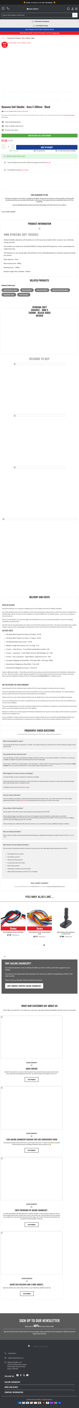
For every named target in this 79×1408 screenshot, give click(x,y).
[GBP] (68, 9)
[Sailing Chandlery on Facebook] (21, 1375)
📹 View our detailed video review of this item (15, 111)
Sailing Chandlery (36, 1399)
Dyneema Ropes (42, 290)
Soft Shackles (23, 295)
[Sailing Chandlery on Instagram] (17, 1375)
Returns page (25, 787)
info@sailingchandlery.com (56, 886)
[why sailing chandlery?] (5, 956)
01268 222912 (34, 886)
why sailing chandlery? (18, 963)
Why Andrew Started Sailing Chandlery (24, 985)
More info (48, 162)
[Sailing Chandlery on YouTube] (27, 1375)
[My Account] (72, 9)
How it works (24, 170)
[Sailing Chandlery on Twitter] (24, 1375)
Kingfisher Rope (9, 295)
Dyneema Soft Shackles (60, 290)
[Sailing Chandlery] (32, 9)
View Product (32, 1079)
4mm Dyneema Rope (10, 290)
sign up (22, 800)
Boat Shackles (27, 290)
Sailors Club (55, 33)
